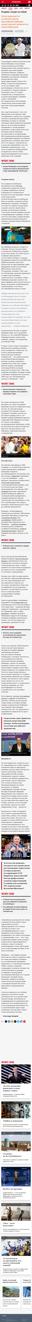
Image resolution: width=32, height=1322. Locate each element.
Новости (4, 8)
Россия (3, 33)
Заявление (15, 476)
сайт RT (12, 698)
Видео (16, 8)
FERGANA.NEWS (16, 2)
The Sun (19, 186)
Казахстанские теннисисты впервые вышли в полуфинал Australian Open (15, 391)
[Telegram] (18, 1021)
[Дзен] (15, 1021)
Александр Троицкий (7, 31)
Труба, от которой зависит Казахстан (10, 1281)
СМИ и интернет (10, 33)
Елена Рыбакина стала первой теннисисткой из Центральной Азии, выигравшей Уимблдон (16, 168)
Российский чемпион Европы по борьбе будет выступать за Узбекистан (15, 909)
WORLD (17, 5)
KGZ (5, 5)
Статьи (10, 8)
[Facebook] (21, 1021)
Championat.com (20, 602)
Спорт (26, 31)
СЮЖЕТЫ (27, 8)
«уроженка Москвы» (9, 518)
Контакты (4, 1315)
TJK (8, 5)
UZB (14, 5)
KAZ (2, 5)
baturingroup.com (9, 1320)
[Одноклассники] (12, 1021)
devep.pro (24, 1320)
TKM (11, 5)
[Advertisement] (16, 1042)
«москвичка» (6, 520)
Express (21, 650)
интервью (5, 613)
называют (5, 491)
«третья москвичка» (18, 524)
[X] (6, 1021)
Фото (21, 8)
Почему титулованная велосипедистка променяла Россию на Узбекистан (14, 635)
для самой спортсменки (10, 483)
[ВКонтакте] (9, 1021)
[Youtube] (24, 1021)
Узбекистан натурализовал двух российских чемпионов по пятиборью (15, 901)
